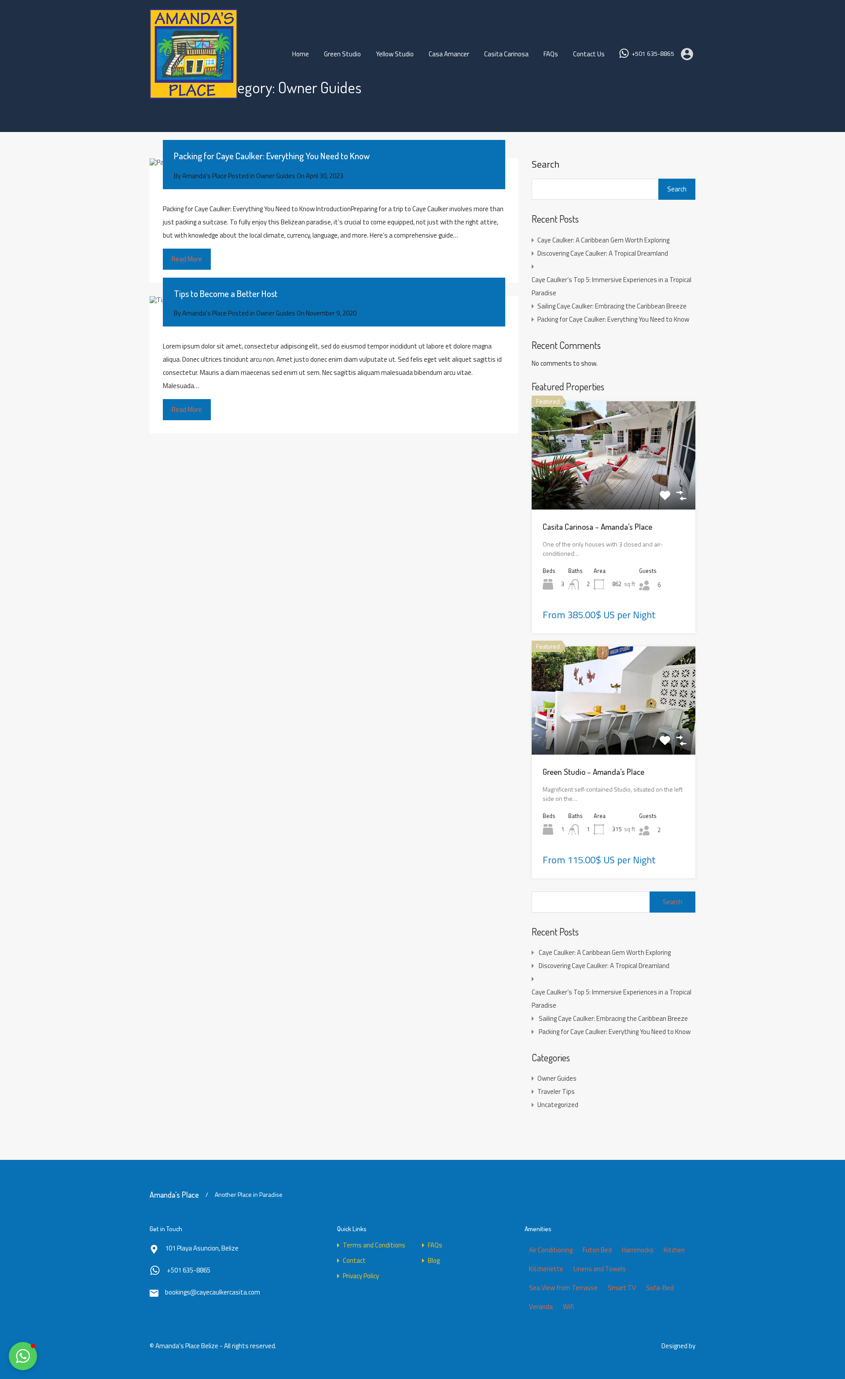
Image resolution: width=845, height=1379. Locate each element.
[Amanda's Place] (194, 95)
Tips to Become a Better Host (226, 293)
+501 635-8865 (653, 54)
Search (545, 164)
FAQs (551, 54)
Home (300, 54)
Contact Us (589, 54)
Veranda (541, 1307)
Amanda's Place (174, 1195)
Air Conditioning (551, 1250)
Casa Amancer (449, 54)
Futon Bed (597, 1250)
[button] (23, 1356)
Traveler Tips (556, 1091)
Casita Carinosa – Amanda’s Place (597, 526)
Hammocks (638, 1250)
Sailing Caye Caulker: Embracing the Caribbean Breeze (612, 306)
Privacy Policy (361, 1276)
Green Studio (342, 54)
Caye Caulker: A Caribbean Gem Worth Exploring (603, 240)
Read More (187, 259)
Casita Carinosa (506, 54)
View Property (613, 487)
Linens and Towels (599, 1269)
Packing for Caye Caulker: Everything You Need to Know (272, 155)
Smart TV (622, 1288)
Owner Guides (275, 176)
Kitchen (674, 1250)
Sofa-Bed (660, 1288)
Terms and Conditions (374, 1245)
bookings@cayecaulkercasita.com (212, 1292)
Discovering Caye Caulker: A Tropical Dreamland (602, 253)
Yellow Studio (395, 54)
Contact (354, 1260)
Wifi (568, 1307)
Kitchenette (546, 1269)
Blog (434, 1260)
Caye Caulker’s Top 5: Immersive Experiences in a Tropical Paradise (611, 286)
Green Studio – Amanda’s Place (593, 771)
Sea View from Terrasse (563, 1288)
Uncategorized (557, 1105)
